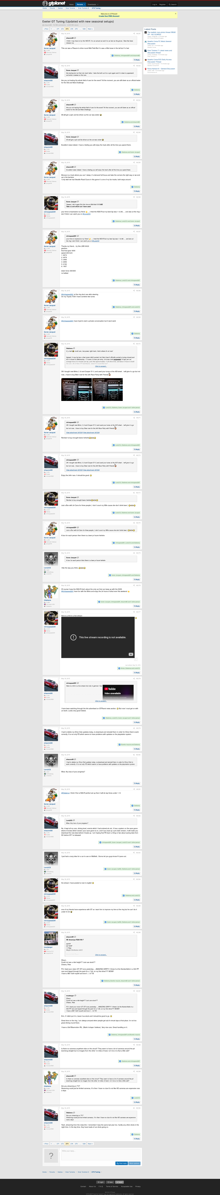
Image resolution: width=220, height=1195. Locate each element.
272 (62, 29)
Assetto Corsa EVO (153, 65)
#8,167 (138, 231)
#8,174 (138, 523)
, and (127, 55)
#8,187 (138, 991)
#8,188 (138, 1045)
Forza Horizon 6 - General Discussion (161, 69)
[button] (84, 4)
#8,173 (138, 493)
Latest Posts (150, 29)
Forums (80, 4)
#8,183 (138, 853)
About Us (92, 1186)
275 (76, 29)
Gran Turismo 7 (151, 56)
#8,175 (138, 553)
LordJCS (69, 820)
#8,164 (138, 132)
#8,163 (138, 100)
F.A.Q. (101, 1186)
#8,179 (138, 728)
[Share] (134, 33)
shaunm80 (48, 25)
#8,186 (138, 932)
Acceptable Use (126, 1186)
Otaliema (69, 348)
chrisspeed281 (71, 236)
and (132, 122)
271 (58, 29)
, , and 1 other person (123, 407)
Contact (83, 1186)
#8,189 (138, 1071)
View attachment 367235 (74, 432)
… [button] (54, 29)
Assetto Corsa (151, 47)
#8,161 (138, 33)
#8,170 (138, 344)
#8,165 (138, 162)
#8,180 (138, 755)
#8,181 (138, 789)
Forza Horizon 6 (152, 72)
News (71, 4)
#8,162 (138, 66)
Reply (138, 60)
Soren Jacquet (71, 70)
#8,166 (138, 197)
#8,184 (138, 879)
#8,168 (138, 290)
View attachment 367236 (91, 432)
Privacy (137, 1186)
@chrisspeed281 (67, 294)
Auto (120, 1182)
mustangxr (70, 995)
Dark (111, 1182)
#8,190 (138, 1108)
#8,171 (138, 418)
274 (71, 29)
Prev (46, 29)
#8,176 (138, 585)
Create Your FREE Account (109, 16)
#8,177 (138, 612)
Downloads (92, 4)
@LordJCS (86, 214)
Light (101, 1182)
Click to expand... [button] (101, 366)
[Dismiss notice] (175, 14)
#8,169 (138, 317)
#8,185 (138, 906)
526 (84, 29)
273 (67, 29)
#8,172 (138, 455)
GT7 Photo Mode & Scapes (155, 38)
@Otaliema (65, 793)
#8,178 (138, 678)
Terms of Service (112, 1186)
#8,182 (138, 816)
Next (89, 29)
